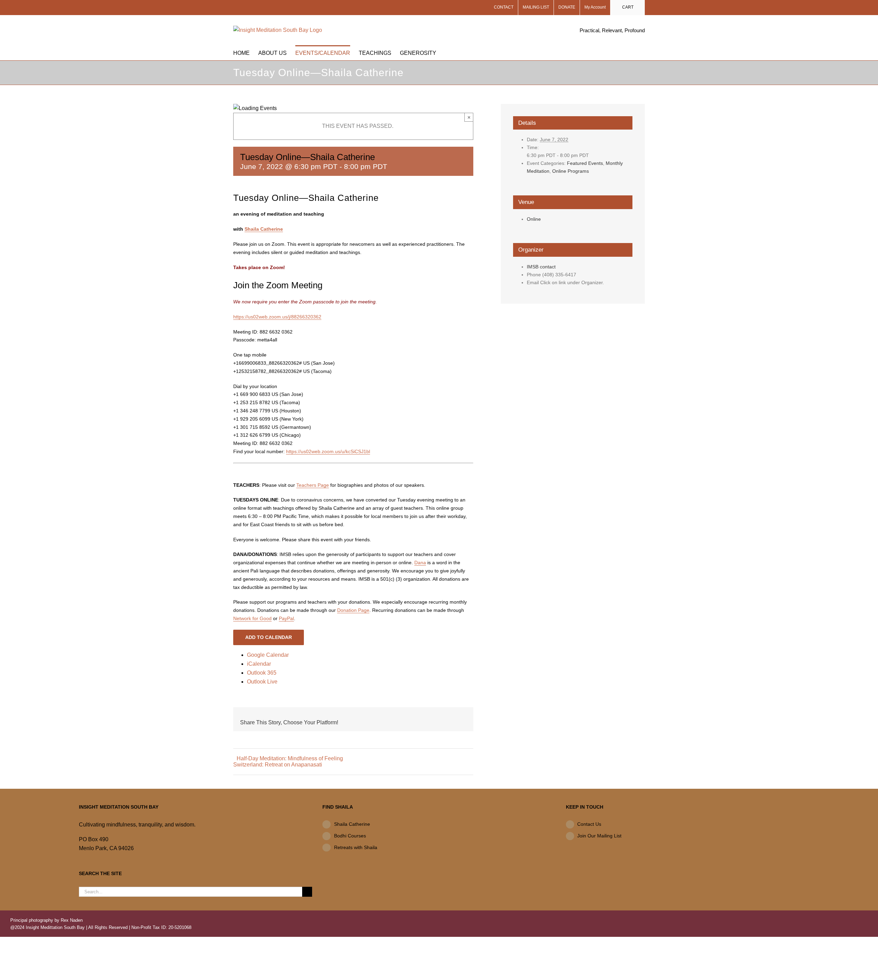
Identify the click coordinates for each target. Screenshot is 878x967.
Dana (420, 562)
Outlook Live (262, 682)
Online (534, 219)
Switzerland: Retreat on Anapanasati (277, 764)
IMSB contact (541, 266)
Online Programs (570, 171)
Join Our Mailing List (599, 835)
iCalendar (259, 664)
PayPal (286, 618)
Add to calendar (268, 637)
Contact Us (589, 824)
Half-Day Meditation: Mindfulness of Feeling (290, 758)
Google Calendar (268, 655)
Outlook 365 (261, 673)
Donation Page (353, 610)
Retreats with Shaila (355, 847)
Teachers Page (312, 485)
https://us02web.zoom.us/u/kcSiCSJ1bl (328, 451)
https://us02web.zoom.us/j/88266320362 (277, 316)
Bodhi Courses (350, 835)
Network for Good (252, 618)
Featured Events (585, 163)
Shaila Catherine (264, 229)
